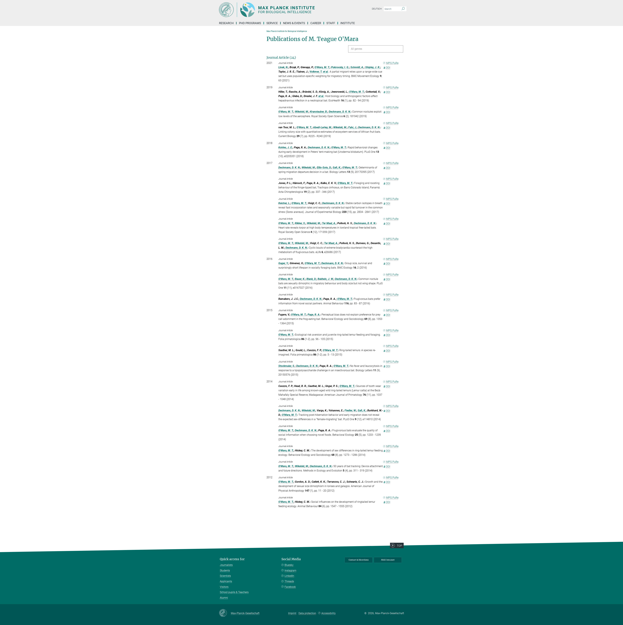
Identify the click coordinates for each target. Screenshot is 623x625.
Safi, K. (337, 167)
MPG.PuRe (392, 63)
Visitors (224, 586)
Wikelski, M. (302, 111)
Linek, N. (283, 67)
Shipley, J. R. (372, 67)
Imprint (292, 613)
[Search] (403, 9)
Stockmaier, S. (286, 365)
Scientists (225, 575)
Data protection (307, 613)
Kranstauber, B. (319, 111)
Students (225, 570)
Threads (289, 581)
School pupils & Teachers (234, 592)
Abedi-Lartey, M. (322, 127)
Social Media (291, 559)
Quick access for (232, 559)
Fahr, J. (352, 127)
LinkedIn (289, 575)
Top (399, 545)
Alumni (224, 597)
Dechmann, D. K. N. (340, 111)
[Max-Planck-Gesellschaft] (225, 613)
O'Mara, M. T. (322, 67)
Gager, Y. (283, 263)
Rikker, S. (300, 223)
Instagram (290, 570)
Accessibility (328, 613)
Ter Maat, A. (329, 223)
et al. (326, 71)
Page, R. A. (314, 314)
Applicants (226, 581)
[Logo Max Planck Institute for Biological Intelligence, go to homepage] (280, 9)
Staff (330, 23)
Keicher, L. (284, 203)
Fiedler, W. (350, 410)
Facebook (290, 586)
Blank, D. (311, 279)
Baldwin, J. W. (326, 279)
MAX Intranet (388, 560)
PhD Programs (250, 23)
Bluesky (289, 565)
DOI (388, 67)
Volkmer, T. (316, 71)
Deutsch (377, 8)
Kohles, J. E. (285, 147)
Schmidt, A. (357, 67)
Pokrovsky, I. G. (340, 67)
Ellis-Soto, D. (324, 167)
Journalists (226, 565)
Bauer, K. (300, 279)
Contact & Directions (359, 560)
